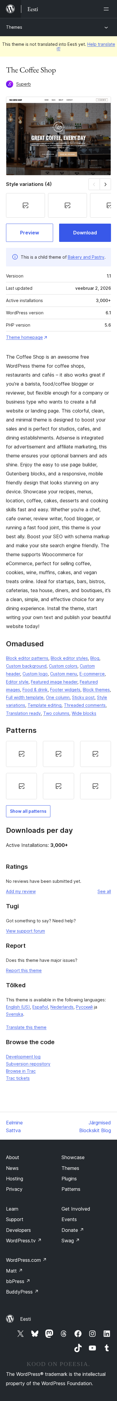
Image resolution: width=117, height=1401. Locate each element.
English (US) (18, 1006)
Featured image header (54, 681)
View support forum (25, 930)
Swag (71, 1241)
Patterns (71, 1189)
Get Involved (76, 1209)
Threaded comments (85, 705)
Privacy (14, 1189)
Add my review (21, 891)
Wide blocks (84, 713)
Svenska (14, 1014)
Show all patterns (28, 811)
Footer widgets (65, 689)
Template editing (45, 705)
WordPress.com (26, 1260)
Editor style (17, 681)
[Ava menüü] (107, 9)
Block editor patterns (27, 658)
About (12, 1157)
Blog (94, 658)
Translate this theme (26, 1027)
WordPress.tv (24, 1241)
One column (58, 697)
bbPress (18, 1281)
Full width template (25, 697)
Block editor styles (69, 658)
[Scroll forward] (105, 184)
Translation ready (23, 713)
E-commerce (92, 673)
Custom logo (35, 673)
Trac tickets (18, 1078)
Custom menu (63, 673)
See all (104, 891)
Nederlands (62, 1006)
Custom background (26, 665)
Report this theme (24, 970)
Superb (23, 84)
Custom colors (63, 665)
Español (40, 1006)
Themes (14, 27)
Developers (18, 1230)
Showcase (73, 1157)
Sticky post (83, 697)
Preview (29, 233)
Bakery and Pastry (86, 257)
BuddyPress (22, 1292)
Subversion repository (28, 1063)
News (12, 1168)
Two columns (56, 713)
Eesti (25, 1319)
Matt (14, 1271)
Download (85, 233)
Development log (23, 1056)
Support (14, 1219)
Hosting (14, 1179)
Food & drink (35, 689)
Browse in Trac (21, 1071)
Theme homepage (24, 337)
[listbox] (58, 770)
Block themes (96, 689)
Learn (12, 1209)
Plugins (69, 1179)
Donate (73, 1230)
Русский (84, 1006)
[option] (21, 754)
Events (69, 1219)
